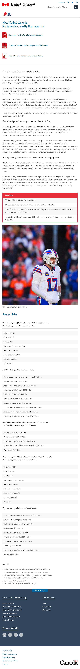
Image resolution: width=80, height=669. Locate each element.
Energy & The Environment (12, 610)
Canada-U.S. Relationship (14, 598)
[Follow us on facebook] (10, 635)
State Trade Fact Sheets (11, 617)
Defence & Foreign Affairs (11, 607)
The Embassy (48, 598)
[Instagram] (77, 3)
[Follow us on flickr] (21, 635)
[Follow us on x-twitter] (4, 635)
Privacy (5, 664)
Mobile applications (9, 654)
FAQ (44, 603)
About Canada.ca (8, 657)
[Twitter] (68, 3)
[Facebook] (72, 3)
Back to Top (40, 590)
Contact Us (46, 610)
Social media (7, 651)
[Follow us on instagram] (16, 635)
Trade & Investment (9, 613)
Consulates (46, 607)
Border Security (8, 603)
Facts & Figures (8, 620)
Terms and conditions (10, 661)
